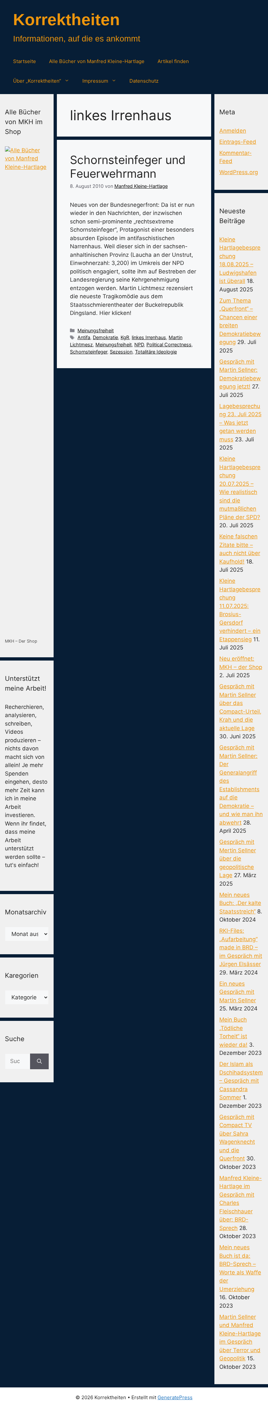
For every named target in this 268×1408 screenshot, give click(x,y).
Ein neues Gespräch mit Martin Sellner (237, 992)
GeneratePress (175, 1397)
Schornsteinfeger (88, 351)
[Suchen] (39, 1061)
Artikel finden (173, 61)
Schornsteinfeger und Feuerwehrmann (128, 166)
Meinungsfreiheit (95, 330)
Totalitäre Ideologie (156, 351)
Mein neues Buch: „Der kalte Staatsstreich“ (240, 903)
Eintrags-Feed (237, 142)
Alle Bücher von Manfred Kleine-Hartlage (96, 61)
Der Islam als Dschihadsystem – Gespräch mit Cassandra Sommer (241, 1081)
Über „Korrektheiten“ (37, 81)
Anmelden (232, 130)
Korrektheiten (66, 19)
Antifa (83, 337)
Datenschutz (144, 81)
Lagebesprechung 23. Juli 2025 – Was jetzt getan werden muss (240, 423)
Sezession (121, 351)
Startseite (24, 61)
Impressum (95, 81)
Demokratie (105, 337)
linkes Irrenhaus (149, 337)
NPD (139, 344)
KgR (125, 337)
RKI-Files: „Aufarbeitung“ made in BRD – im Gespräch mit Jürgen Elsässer (240, 947)
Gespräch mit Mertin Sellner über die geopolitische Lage (237, 858)
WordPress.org (238, 172)
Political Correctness (169, 344)
